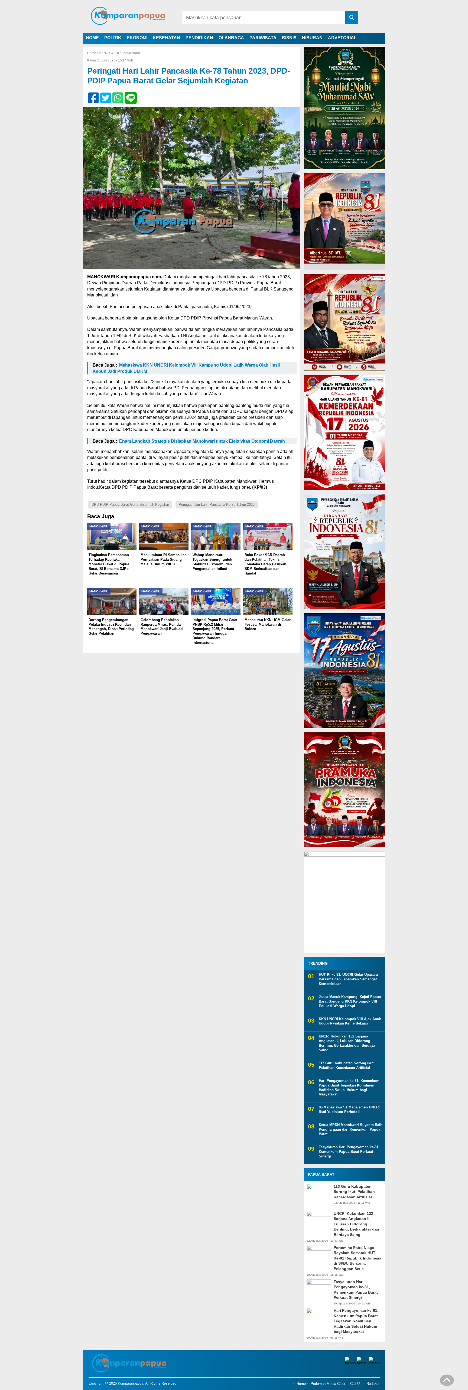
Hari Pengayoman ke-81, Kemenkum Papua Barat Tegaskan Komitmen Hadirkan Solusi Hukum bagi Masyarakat (349, 1088)
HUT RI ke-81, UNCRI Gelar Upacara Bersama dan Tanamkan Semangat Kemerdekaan (348, 979)
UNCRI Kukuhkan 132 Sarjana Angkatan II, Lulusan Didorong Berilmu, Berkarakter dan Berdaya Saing (347, 1043)
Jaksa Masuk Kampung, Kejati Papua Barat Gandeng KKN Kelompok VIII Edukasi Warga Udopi (350, 1001)
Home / (93, 53)
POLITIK (112, 37)
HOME (92, 37)
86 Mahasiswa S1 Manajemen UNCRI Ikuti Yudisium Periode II (349, 1109)
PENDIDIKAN (199, 37)
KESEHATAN (166, 37)
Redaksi (372, 1384)
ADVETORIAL (342, 37)
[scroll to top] (447, 1382)
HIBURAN (312, 37)
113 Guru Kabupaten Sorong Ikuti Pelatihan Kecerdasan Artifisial (347, 1065)
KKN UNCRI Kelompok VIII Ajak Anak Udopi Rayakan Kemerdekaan (350, 1021)
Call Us (356, 1384)
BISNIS (289, 37)
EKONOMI (137, 37)
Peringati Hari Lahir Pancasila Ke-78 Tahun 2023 (217, 505)
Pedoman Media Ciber (328, 1384)
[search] (351, 17)
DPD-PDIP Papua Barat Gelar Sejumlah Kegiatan (130, 505)
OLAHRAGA (231, 37)
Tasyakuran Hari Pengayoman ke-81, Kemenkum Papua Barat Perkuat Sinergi (349, 1151)
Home (301, 1384)
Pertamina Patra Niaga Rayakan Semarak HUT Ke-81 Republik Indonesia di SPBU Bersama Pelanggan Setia (357, 1258)
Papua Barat (130, 53)
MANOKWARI (109, 53)
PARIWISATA (263, 37)
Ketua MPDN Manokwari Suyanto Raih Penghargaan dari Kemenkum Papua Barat (350, 1129)
